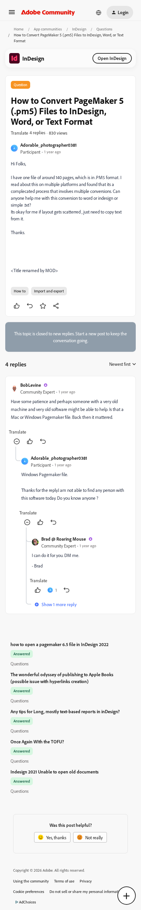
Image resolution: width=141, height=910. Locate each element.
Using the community (31, 881)
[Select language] (98, 12)
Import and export (49, 290)
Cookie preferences (28, 891)
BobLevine (30, 385)
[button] (12, 14)
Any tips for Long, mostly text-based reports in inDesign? (65, 711)
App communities (48, 29)
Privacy (86, 881)
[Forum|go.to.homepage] (48, 12)
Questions (104, 29)
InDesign (79, 29)
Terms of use (64, 881)
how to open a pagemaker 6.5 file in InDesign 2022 (59, 644)
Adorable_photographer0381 (48, 145)
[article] (70, 414)
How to (20, 290)
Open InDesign (112, 58)
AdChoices (27, 902)
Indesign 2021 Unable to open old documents (54, 771)
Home (19, 29)
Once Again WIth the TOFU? (37, 741)
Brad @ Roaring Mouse (63, 539)
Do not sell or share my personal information (86, 891)
